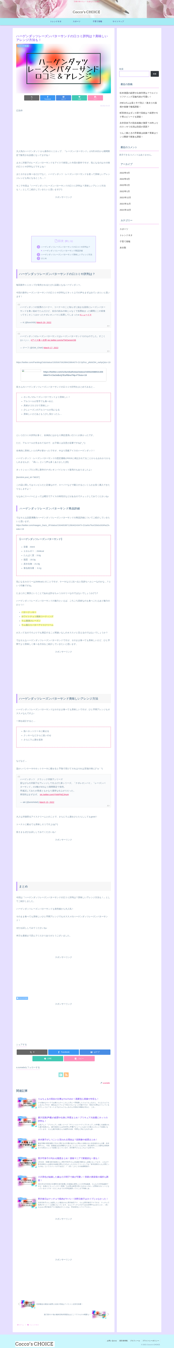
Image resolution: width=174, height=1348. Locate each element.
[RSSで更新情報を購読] (66, 1074)
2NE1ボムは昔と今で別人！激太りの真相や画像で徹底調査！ (138, 105)
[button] (95, 98)
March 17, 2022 (51, 348)
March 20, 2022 (43, 322)
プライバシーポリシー (151, 1341)
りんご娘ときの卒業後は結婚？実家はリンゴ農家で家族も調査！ (139, 135)
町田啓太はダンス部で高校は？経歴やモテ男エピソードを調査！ (139, 115)
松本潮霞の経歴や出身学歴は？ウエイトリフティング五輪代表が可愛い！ (139, 95)
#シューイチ (86, 315)
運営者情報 (123, 1341)
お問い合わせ (112, 1341)
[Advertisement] (63, 129)
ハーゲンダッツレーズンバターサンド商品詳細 (63, 251)
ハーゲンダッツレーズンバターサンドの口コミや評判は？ (65, 247)
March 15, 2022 (46, 802)
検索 (121, 69)
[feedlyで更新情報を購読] (60, 1074)
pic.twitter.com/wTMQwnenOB (61, 340)
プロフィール (135, 1341)
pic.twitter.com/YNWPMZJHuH (54, 794)
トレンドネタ (23, 998)
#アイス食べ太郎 (39, 340)
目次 (61, 240)
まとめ (44, 258)
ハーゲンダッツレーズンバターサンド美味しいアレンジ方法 (66, 254)
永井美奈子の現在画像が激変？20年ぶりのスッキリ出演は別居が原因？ (139, 125)
